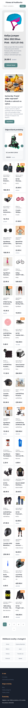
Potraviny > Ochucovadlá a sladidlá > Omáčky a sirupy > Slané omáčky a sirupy (7, 451)
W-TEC (4, 183)
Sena (17, 369)
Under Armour (19, 548)
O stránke (4, 677)
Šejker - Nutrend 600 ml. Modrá (20, 455)
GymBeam (6, 246)
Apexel (20, 658)
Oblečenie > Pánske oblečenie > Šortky (6, 299)
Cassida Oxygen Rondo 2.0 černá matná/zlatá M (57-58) (7, 394)
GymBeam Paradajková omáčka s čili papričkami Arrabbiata (7, 455)
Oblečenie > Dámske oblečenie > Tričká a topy (7, 419)
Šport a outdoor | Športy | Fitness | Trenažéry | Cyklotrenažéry (20, 419)
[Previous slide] (6, 146)
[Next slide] (22, 146)
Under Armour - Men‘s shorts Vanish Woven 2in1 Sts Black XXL (20, 544)
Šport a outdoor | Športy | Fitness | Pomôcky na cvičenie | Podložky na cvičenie (7, 361)
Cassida (5, 398)
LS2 (16, 579)
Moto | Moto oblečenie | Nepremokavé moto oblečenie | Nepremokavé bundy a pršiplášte (20, 175)
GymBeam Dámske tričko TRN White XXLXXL (6, 424)
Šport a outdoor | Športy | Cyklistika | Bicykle (19, 269)
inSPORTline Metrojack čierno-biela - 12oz (7, 513)
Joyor (20, 649)
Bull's (4, 579)
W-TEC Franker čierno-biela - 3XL (7, 484)
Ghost (7, 644)
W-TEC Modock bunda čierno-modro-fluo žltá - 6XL (7, 180)
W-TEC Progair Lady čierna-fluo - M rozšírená (20, 607)
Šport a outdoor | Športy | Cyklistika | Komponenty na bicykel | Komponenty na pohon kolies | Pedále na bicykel (20, 207)
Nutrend (18, 458)
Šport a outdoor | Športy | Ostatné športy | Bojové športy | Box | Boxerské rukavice (7, 509)
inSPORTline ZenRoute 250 (20, 423)
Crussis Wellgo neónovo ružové (18, 211)
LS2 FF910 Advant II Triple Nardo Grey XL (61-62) (20, 576)
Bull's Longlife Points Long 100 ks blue (7, 576)
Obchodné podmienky (8, 679)
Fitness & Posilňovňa (14, 2)
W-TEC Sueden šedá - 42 (20, 334)
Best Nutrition (6, 610)
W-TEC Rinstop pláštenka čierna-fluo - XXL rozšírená (20, 180)
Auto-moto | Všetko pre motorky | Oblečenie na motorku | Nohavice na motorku (19, 509)
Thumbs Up (20, 654)
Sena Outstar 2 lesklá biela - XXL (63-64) (20, 365)
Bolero (7, 649)
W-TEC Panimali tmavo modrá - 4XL (20, 513)
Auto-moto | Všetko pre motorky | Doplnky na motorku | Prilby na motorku (19, 361)
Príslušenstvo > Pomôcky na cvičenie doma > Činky (7, 238)
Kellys (17, 277)
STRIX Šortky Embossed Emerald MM (7, 303)
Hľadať (22, 6)
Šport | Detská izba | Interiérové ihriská (20, 390)
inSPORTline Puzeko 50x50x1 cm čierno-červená (7, 365)
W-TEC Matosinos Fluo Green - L (7, 211)
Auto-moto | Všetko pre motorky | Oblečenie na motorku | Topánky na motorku (19, 330)
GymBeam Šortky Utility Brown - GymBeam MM (20, 303)
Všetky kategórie (6, 690)
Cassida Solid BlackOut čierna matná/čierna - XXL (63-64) (7, 544)
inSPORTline (6, 338)
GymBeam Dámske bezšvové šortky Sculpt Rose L (7, 274)
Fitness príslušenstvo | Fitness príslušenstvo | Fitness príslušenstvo (20, 451)
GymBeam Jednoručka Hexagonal (7, 242)
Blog (3, 687)
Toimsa (7, 654)
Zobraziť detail (11, 65)
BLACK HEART (19, 487)
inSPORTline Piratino (20, 394)
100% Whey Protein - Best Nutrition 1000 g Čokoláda (7, 607)
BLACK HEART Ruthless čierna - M (20, 484)
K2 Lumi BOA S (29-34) (12, 152)
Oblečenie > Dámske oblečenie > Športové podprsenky (19, 238)
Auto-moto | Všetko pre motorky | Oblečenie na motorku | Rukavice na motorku (6, 207)
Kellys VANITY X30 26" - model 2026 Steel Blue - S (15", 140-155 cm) (20, 274)
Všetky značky (5, 692)
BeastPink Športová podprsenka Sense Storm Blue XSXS (20, 242)
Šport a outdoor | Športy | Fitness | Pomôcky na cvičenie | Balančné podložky (7, 330)
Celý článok (10, 121)
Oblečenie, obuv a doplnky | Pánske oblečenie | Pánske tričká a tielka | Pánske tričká (20, 480)
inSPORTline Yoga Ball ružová (7, 334)
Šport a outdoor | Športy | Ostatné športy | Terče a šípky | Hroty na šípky (7, 571)
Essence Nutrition (20, 644)
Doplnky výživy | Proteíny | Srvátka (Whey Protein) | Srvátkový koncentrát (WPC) (7, 603)
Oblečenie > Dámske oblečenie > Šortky (6, 269)
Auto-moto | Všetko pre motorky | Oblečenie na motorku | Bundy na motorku (6, 175)
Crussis (17, 214)
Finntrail (8, 658)
